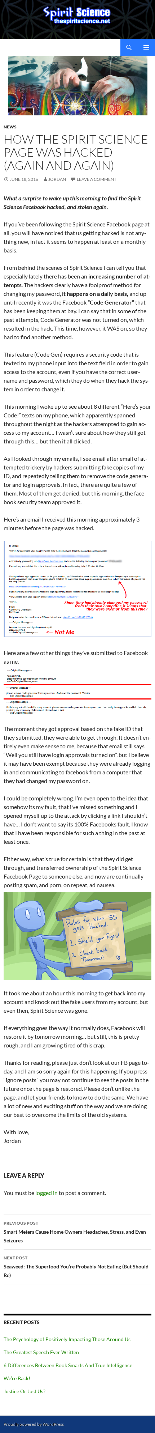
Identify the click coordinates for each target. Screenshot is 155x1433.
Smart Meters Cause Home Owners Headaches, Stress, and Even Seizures (75, 1231)
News (10, 126)
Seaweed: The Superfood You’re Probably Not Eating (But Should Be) (76, 1266)
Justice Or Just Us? (24, 1391)
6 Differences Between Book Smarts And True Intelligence (68, 1365)
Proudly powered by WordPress (34, 1424)
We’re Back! (17, 1378)
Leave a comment (96, 179)
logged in (46, 1192)
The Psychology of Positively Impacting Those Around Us (67, 1339)
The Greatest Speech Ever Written (41, 1352)
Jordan (57, 179)
